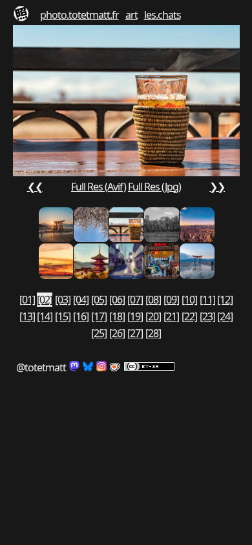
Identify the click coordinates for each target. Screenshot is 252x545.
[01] (27, 300)
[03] (62, 300)
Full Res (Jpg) (154, 187)
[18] (117, 316)
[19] (135, 316)
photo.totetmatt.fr (79, 15)
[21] (171, 316)
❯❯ (217, 187)
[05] (99, 300)
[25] (99, 333)
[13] (27, 316)
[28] (153, 333)
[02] (44, 300)
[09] (171, 300)
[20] (153, 316)
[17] (99, 316)
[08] (153, 300)
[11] (207, 300)
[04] (81, 300)
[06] (117, 300)
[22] (189, 316)
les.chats (162, 15)
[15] (62, 316)
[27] (135, 333)
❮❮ (35, 187)
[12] (225, 300)
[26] (117, 333)
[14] (44, 316)
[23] (207, 316)
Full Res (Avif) (98, 187)
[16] (81, 316)
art (131, 15)
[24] (225, 316)
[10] (189, 300)
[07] (135, 300)
